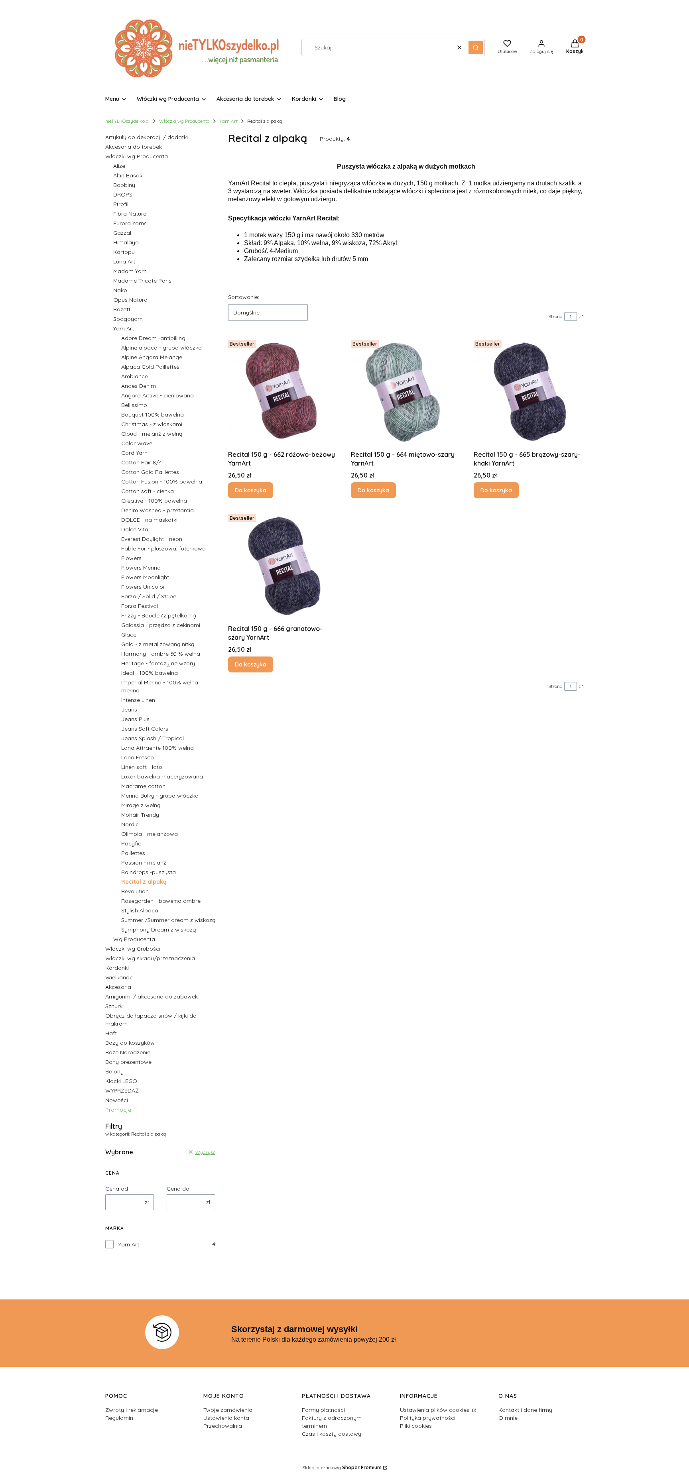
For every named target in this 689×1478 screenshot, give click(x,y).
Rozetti (122, 309)
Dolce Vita (134, 529)
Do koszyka (250, 490)
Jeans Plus (135, 719)
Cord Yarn (134, 452)
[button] (476, 47)
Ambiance (134, 376)
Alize (119, 165)
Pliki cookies (416, 1425)
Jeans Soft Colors (144, 728)
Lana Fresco (137, 757)
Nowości (116, 1100)
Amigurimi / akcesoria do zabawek (151, 996)
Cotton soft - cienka (147, 491)
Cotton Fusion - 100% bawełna (161, 481)
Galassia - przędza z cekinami (160, 625)
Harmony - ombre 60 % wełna (160, 653)
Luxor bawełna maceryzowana (162, 776)
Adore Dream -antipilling (153, 338)
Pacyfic (131, 843)
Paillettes (133, 853)
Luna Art (124, 261)
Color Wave (136, 443)
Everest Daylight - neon (151, 538)
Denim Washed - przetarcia (157, 510)
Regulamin (119, 1417)
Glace (128, 634)
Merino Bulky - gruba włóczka (160, 795)
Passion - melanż (143, 862)
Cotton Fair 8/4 (141, 462)
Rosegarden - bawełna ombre (161, 900)
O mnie (508, 1417)
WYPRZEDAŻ (122, 1090)
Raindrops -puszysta (148, 872)
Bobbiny (124, 185)
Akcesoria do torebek (133, 146)
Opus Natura (130, 299)
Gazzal (122, 232)
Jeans (129, 709)
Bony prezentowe (128, 1061)
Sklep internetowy (342, 1467)
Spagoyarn (128, 318)
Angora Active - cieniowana (157, 395)
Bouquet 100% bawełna (152, 414)
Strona (555, 316)
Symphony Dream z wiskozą (158, 929)
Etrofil (120, 204)
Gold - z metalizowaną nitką (157, 644)
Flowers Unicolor (143, 586)
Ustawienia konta (226, 1417)
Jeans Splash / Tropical (152, 738)
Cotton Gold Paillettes (150, 472)
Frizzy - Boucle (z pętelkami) (158, 615)
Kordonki (117, 967)
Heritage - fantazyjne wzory (158, 663)
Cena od (116, 1188)
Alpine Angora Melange (151, 357)
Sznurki (114, 1006)
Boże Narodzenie (127, 1052)
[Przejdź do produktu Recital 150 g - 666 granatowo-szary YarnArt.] (283, 566)
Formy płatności (323, 1409)
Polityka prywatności (427, 1417)
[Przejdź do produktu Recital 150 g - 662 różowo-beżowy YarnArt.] (283, 392)
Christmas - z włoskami (151, 424)
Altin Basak (127, 175)
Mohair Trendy (140, 814)
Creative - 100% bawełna (154, 500)
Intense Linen (138, 700)
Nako (120, 290)
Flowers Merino (141, 567)
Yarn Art (228, 121)
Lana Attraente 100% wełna (157, 747)
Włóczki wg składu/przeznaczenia (150, 958)
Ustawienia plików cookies (435, 1409)
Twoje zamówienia (227, 1409)
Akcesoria (118, 987)
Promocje (118, 1109)
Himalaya (126, 242)
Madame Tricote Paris (142, 280)
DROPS (122, 194)
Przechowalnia (222, 1425)
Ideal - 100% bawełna (149, 672)
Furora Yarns (130, 223)
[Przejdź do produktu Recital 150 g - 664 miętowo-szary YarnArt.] (406, 392)
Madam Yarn (130, 271)
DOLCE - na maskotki (149, 519)
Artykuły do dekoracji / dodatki (146, 137)
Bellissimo (134, 405)
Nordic (130, 824)
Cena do (178, 1188)
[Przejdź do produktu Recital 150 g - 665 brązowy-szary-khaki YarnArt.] (529, 392)
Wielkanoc (119, 977)
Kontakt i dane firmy (525, 1409)
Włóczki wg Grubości (132, 948)
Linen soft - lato (141, 766)
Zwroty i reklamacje (131, 1409)
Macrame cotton (143, 786)
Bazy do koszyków (130, 1042)
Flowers (131, 558)
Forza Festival (139, 605)
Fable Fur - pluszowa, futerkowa (163, 548)
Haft (111, 1033)
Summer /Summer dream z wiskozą (168, 920)
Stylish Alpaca (139, 910)
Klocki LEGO (121, 1081)
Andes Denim (138, 385)
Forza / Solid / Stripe (148, 596)
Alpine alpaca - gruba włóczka (161, 347)
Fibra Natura (130, 213)
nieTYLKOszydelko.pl (127, 121)
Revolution (135, 891)
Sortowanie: (243, 297)
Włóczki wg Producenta (184, 121)
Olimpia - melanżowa (149, 833)
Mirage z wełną (140, 805)
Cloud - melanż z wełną (151, 433)
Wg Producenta (134, 939)
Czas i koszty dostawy (331, 1433)
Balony (114, 1071)
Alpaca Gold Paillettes (150, 366)
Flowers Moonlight (145, 577)
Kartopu (124, 252)
